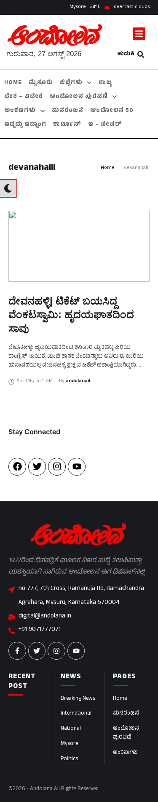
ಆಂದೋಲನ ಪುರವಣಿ (126, 733)
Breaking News (78, 699)
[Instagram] (57, 467)
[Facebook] (17, 467)
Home (108, 168)
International (76, 713)
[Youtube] (77, 467)
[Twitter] (37, 467)
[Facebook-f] (17, 651)
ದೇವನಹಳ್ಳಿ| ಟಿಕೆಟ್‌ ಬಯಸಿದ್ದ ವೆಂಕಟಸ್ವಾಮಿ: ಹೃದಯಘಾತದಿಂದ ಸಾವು (71, 314)
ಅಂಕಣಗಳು (125, 753)
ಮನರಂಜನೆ (126, 713)
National (71, 729)
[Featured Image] (79, 246)
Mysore (69, 744)
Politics (69, 759)
